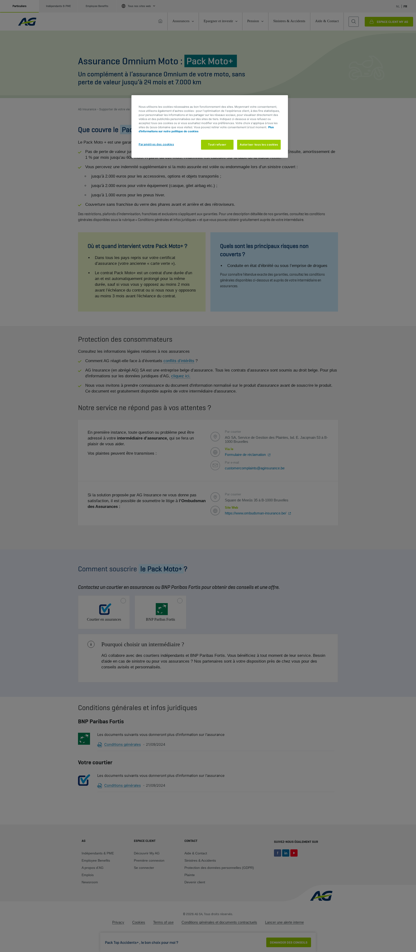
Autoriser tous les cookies (259, 144)
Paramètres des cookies (156, 144)
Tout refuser (217, 144)
